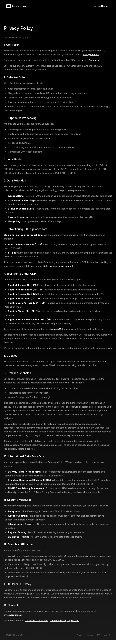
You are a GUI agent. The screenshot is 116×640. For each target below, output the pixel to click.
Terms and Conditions (36, 620)
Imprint (107, 635)
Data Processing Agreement (58, 266)
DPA (98, 635)
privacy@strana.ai (90, 60)
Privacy (80, 635)
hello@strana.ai (91, 54)
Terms (90, 635)
